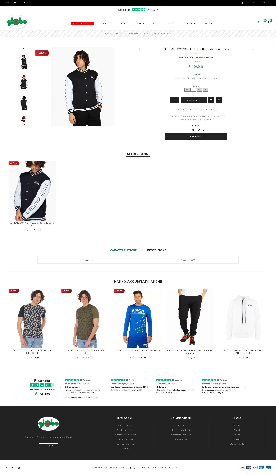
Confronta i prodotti (181, 435)
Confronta (211, 100)
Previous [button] (24, 48)
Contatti (125, 448)
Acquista (41, 192)
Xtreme (196, 74)
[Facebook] (6, 467)
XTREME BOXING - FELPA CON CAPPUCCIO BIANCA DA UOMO (243, 351)
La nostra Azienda (125, 444)
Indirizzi (237, 435)
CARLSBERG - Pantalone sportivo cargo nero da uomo (190, 351)
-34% (118, 290)
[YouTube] (18, 467)
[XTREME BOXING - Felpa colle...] (145, 49)
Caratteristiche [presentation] (123, 250)
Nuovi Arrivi (181, 439)
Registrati (250, 3)
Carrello (237, 439)
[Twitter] (12, 467)
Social (196, 125)
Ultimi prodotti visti (181, 430)
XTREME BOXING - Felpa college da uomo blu (32, 224)
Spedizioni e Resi (125, 430)
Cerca (181, 425)
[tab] (123, 250)
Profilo (237, 425)
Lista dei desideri (236, 444)
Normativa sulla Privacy (125, 435)
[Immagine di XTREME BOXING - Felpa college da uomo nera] (24, 61)
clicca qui (206, 119)
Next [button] (24, 124)
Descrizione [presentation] (156, 250)
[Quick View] (23, 192)
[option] (24, 61)
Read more (48, 446)
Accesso (266, 3)
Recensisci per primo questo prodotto (196, 57)
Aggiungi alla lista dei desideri (219, 100)
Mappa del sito (125, 425)
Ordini (237, 430)
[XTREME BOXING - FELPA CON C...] (247, 49)
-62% (13, 290)
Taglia (196, 86)
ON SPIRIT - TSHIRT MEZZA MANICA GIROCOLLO (32, 351)
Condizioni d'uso (125, 439)
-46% (42, 53)
